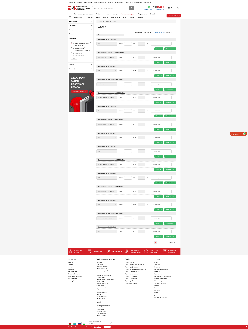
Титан (98, 17)
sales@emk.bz (160, 9)
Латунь (132, 17)
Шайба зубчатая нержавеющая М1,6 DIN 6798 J (111, 52)
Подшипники (142, 14)
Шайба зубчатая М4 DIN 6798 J (107, 173)
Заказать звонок (148, 9)
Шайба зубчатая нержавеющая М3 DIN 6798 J (111, 119)
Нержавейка (78, 17)
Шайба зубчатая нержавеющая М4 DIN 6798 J (111, 187)
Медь (125, 17)
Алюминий (89, 17)
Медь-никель (115, 17)
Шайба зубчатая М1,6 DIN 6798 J (107, 39)
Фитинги (106, 14)
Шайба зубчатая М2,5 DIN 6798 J (107, 106)
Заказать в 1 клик (174, 15)
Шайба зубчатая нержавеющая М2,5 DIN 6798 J (111, 93)
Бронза (140, 17)
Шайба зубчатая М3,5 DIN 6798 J (107, 146)
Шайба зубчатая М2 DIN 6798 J (107, 66)
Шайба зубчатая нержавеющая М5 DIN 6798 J (111, 213)
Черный (152, 14)
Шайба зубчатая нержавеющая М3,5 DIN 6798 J (111, 160)
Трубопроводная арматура (83, 14)
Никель (105, 17)
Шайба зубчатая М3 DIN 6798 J (107, 133)
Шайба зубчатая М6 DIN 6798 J (107, 227)
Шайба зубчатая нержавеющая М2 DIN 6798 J (111, 79)
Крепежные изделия (128, 14)
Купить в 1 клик (170, 48)
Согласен (107, 327)
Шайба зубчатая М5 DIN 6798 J (107, 200)
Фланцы (115, 14)
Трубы (98, 14)
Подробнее (97, 327)
